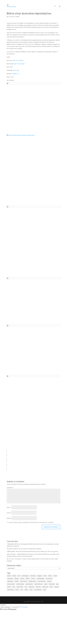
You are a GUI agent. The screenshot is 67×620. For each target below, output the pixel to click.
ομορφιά (56, 587)
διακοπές (38, 587)
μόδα (51, 587)
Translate (25, 607)
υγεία (44, 589)
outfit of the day (38, 584)
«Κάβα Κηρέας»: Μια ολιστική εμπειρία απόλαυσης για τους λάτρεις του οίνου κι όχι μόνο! (32, 551)
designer (16, 578)
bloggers (39, 576)
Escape (22, 578)
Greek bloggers (40, 578)
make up (49, 581)
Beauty (14, 576)
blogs (45, 576)
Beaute (9, 576)
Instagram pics (32, 581)
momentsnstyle (20, 584)
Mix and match (11, 584)
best (19, 576)
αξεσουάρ (31, 587)
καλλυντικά (45, 587)
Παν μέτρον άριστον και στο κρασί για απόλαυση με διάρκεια (24, 549)
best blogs (33, 576)
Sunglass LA (15, 73)
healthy (16, 581)
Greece (33, 578)
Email (9, 513)
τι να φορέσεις (37, 589)
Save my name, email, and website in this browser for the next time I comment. (31, 522)
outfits (45, 584)
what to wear (20, 587)
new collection (29, 584)
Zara (26, 587)
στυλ (21, 589)
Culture (55, 576)
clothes (50, 576)
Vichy (13, 587)
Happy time (10, 581)
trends (9, 587)
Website (9, 518)
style (57, 584)
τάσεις (26, 589)
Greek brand (49, 578)
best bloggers (25, 576)
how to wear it (23, 581)
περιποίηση (10, 589)
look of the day (41, 581)
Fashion (17, 16)
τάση (31, 589)
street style (51, 584)
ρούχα (17, 589)
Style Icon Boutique (18, 60)
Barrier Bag (15, 70)
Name (9, 507)
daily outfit (10, 578)
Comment (10, 487)
